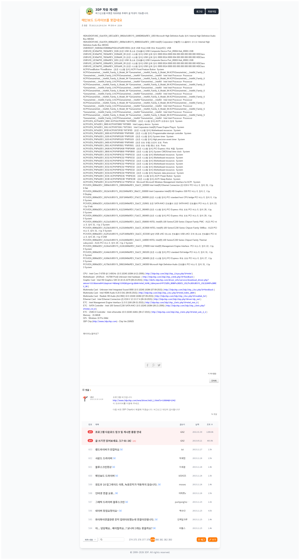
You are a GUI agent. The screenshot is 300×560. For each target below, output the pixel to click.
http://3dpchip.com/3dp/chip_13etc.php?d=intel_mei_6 (171, 302)
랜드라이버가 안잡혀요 (107, 449)
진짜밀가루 (182, 519)
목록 (215, 380)
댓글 (215, 414)
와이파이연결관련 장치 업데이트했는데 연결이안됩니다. (124, 519)
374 (131, 539)
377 (144, 539)
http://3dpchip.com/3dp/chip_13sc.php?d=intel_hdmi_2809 (166, 292)
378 (148, 539)
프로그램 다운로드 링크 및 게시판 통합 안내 (118, 432)
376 (139, 539)
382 (166, 539)
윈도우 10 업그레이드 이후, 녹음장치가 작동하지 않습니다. (126, 484)
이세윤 (182, 466)
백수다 (182, 510)
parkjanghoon (182, 501)
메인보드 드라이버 (105, 476)
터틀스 (182, 528)
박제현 (182, 458)
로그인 (199, 11)
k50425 (182, 475)
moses (182, 484)
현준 (85, 25)
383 (170, 539)
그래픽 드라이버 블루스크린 (110, 502)
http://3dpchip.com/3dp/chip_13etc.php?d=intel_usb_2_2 (179, 311)
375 (135, 539)
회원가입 (212, 11)
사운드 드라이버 (103, 458)
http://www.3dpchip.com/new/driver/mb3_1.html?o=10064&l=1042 (144, 400)
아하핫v (182, 493)
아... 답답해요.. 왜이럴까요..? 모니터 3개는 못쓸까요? (123, 528)
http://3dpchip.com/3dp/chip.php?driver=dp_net (177, 299)
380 (157, 539)
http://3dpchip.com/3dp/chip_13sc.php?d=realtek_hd (180, 295)
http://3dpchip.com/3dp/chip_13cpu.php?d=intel (168, 273)
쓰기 (214, 539)
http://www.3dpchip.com (105, 321)
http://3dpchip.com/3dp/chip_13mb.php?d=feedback (168, 276)
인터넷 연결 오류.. (105, 493)
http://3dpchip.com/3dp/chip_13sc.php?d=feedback (188, 289)
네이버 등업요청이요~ (106, 511)
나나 (91, 397)
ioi (182, 449)
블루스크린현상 (103, 467)
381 (161, 539)
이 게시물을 (212, 373)
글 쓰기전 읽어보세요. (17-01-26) (115, 441)
